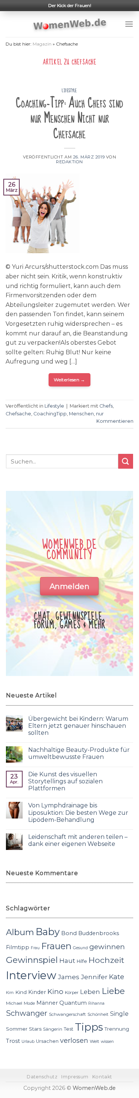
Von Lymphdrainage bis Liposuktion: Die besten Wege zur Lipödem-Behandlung (78, 812)
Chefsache (18, 413)
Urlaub (27, 1041)
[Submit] (125, 461)
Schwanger (26, 1013)
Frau (35, 947)
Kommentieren (114, 421)
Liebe (113, 991)
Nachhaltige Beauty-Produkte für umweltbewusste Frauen (79, 753)
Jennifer (94, 977)
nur (100, 413)
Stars (35, 1029)
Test (68, 1029)
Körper (72, 992)
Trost (13, 1040)
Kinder (37, 992)
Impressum (75, 1076)
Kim (10, 992)
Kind (21, 992)
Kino (55, 991)
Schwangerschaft (67, 1014)
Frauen (56, 946)
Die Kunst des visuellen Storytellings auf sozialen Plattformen (65, 781)
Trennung (117, 1029)
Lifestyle (69, 91)
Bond (69, 933)
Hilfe (82, 961)
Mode (29, 1003)
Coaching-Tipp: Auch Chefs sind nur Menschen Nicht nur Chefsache (69, 118)
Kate (116, 977)
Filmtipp (17, 947)
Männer (47, 1003)
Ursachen (47, 1041)
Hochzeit (106, 960)
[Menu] (129, 24)
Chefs (106, 406)
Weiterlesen (69, 379)
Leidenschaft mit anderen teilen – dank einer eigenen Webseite (78, 840)
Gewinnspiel (32, 960)
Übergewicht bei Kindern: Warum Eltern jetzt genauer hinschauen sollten (78, 725)
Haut (67, 960)
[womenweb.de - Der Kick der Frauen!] (69, 24)
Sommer (16, 1029)
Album (20, 932)
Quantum (73, 1002)
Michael (14, 1003)
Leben (90, 991)
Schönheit (98, 1014)
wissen (107, 1041)
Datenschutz (42, 1076)
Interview (31, 975)
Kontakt (102, 1076)
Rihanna (96, 1003)
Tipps (89, 1027)
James (68, 977)
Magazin (42, 44)
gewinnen (107, 947)
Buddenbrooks (98, 933)
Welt (94, 1041)
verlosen (74, 1040)
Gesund (80, 947)
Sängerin (52, 1029)
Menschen (81, 413)
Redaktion (69, 161)
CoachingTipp (50, 413)
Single (119, 1013)
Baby (48, 931)
